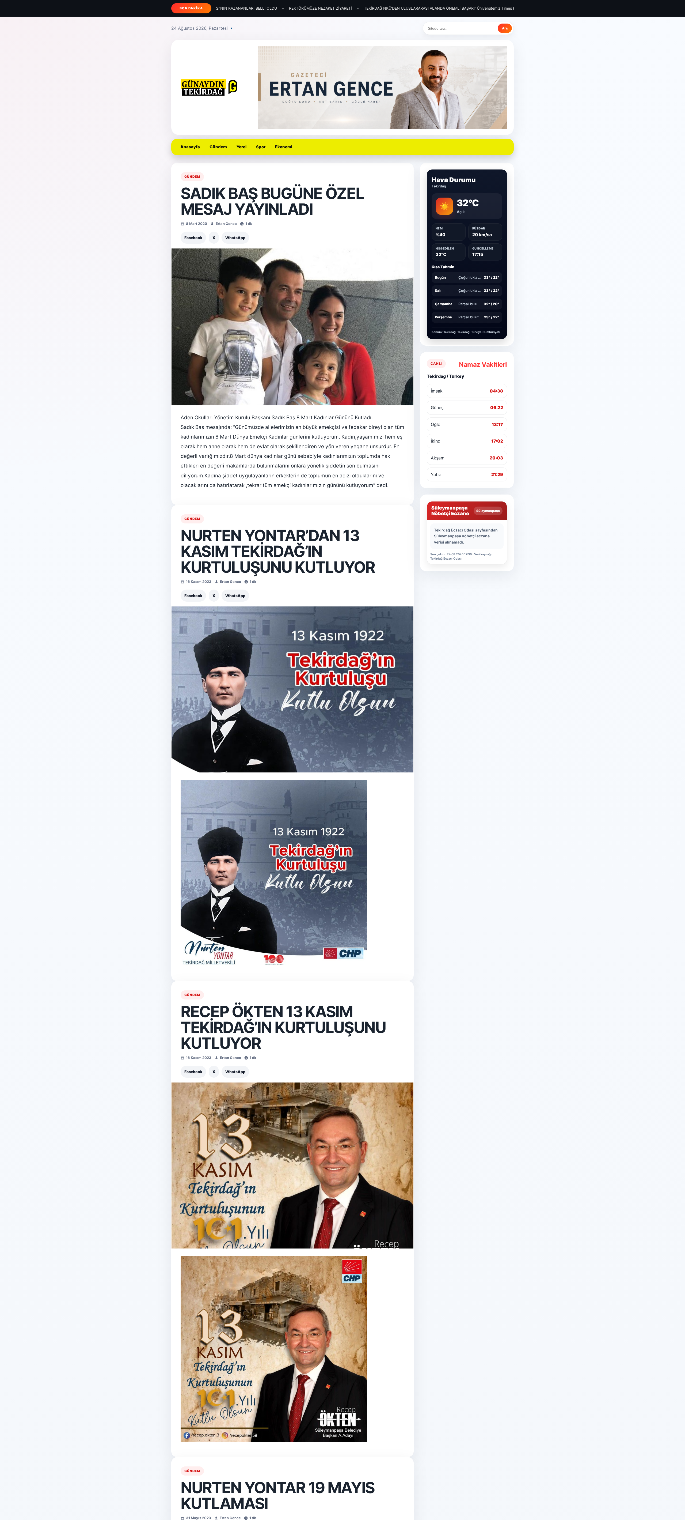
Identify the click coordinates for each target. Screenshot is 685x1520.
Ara (505, 28)
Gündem (218, 146)
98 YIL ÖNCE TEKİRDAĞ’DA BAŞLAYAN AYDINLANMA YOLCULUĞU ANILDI (481, 8)
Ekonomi (283, 146)
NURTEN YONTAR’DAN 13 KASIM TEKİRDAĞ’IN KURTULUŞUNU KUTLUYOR (278, 551)
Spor (260, 146)
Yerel (241, 146)
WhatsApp (235, 237)
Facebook (193, 237)
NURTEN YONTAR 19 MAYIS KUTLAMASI (278, 1495)
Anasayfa (190, 146)
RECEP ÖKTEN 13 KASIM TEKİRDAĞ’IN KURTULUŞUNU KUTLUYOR (283, 1027)
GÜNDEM (192, 177)
